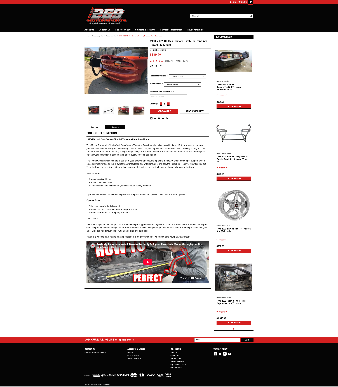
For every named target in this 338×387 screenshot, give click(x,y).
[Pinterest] (167, 118)
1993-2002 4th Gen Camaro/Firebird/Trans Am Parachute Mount (141, 36)
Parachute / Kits (97, 36)
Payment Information (171, 29)
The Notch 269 (123, 29)
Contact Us (104, 29)
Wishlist (130, 352)
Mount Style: (156, 84)
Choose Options (234, 106)
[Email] (155, 118)
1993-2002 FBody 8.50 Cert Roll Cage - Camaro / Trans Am (231, 302)
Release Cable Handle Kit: (162, 92)
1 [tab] (233, 329)
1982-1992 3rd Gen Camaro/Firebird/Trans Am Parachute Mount (229, 87)
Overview (94, 127)
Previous (87, 71)
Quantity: (154, 104)
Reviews (115, 127)
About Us (89, 29)
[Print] (159, 118)
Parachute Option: (159, 76)
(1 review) (169, 61)
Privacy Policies (195, 29)
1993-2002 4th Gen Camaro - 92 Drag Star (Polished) (234, 230)
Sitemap (106, 384)
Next (145, 71)
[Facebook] (151, 118)
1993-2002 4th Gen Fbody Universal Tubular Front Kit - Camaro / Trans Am (233, 159)
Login (233, 2)
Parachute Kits (111, 36)
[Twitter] (163, 118)
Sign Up (243, 2)
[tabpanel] (233, 76)
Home (86, 36)
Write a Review (182, 61)
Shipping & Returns (145, 29)
